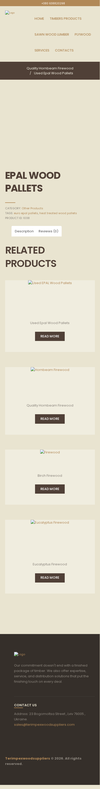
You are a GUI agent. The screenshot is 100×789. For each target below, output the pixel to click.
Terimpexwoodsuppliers (28, 758)
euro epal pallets (26, 213)
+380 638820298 (53, 3)
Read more (49, 336)
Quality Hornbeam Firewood (50, 68)
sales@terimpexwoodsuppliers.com (44, 724)
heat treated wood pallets (58, 213)
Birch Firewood (50, 475)
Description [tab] (24, 231)
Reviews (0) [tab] (48, 231)
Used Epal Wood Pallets (53, 73)
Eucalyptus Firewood (50, 564)
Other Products (32, 208)
